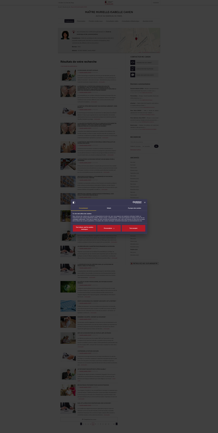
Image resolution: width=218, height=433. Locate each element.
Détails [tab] (109, 208)
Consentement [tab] (83, 208)
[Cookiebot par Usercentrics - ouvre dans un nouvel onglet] (134, 202)
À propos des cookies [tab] (134, 208)
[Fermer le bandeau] (144, 202)
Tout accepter (133, 228)
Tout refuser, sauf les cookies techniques (84, 228)
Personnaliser (108, 228)
